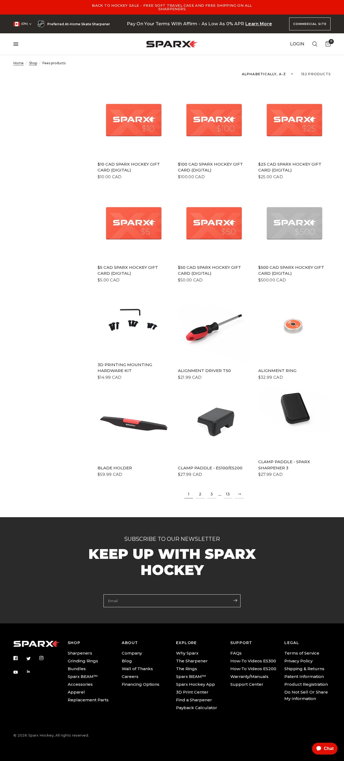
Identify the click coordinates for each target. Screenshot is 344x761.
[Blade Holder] (134, 423)
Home (18, 63)
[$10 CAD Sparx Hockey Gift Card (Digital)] (134, 120)
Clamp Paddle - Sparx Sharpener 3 (284, 464)
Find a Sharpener (194, 699)
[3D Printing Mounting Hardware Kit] (134, 317)
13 (228, 494)
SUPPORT (241, 643)
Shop (33, 63)
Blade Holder (115, 467)
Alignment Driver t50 (204, 370)
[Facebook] (19, 658)
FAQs (236, 653)
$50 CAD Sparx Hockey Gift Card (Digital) (209, 270)
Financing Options (140, 684)
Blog (127, 660)
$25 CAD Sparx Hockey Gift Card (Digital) (289, 167)
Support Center (246, 684)
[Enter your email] (235, 600)
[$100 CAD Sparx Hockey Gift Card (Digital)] (214, 120)
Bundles (77, 668)
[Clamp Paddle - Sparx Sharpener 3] (294, 410)
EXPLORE (186, 643)
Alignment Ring (277, 370)
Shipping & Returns (304, 668)
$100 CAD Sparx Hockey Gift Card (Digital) (210, 167)
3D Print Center (192, 692)
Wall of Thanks (137, 668)
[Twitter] (32, 658)
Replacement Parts (88, 699)
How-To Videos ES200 (253, 668)
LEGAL (291, 643)
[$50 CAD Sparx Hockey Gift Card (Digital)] (214, 223)
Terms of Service (301, 653)
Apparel (76, 692)
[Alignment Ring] (294, 326)
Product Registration (306, 684)
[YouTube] (19, 672)
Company (132, 653)
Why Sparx (187, 653)
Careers (130, 676)
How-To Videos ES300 (253, 660)
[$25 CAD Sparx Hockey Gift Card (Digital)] (294, 120)
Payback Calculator (196, 707)
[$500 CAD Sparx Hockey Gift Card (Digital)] (294, 223)
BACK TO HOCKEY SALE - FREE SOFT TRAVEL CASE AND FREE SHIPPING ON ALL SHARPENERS (172, 7)
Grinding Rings (83, 660)
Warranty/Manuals (249, 676)
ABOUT (130, 643)
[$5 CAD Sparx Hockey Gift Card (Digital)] (134, 223)
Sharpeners (80, 653)
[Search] (315, 44)
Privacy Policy (298, 660)
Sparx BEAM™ (83, 676)
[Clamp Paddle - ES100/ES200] (214, 423)
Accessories (80, 684)
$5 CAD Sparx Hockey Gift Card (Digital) (128, 270)
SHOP (74, 643)
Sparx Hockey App (195, 684)
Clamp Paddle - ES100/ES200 (210, 467)
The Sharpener (192, 660)
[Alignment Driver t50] (214, 326)
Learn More (258, 23)
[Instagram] (45, 658)
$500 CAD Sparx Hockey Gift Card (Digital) (291, 270)
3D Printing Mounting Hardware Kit (125, 367)
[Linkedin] (32, 671)
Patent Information (304, 676)
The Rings (186, 668)
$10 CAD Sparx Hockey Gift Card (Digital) (129, 167)
